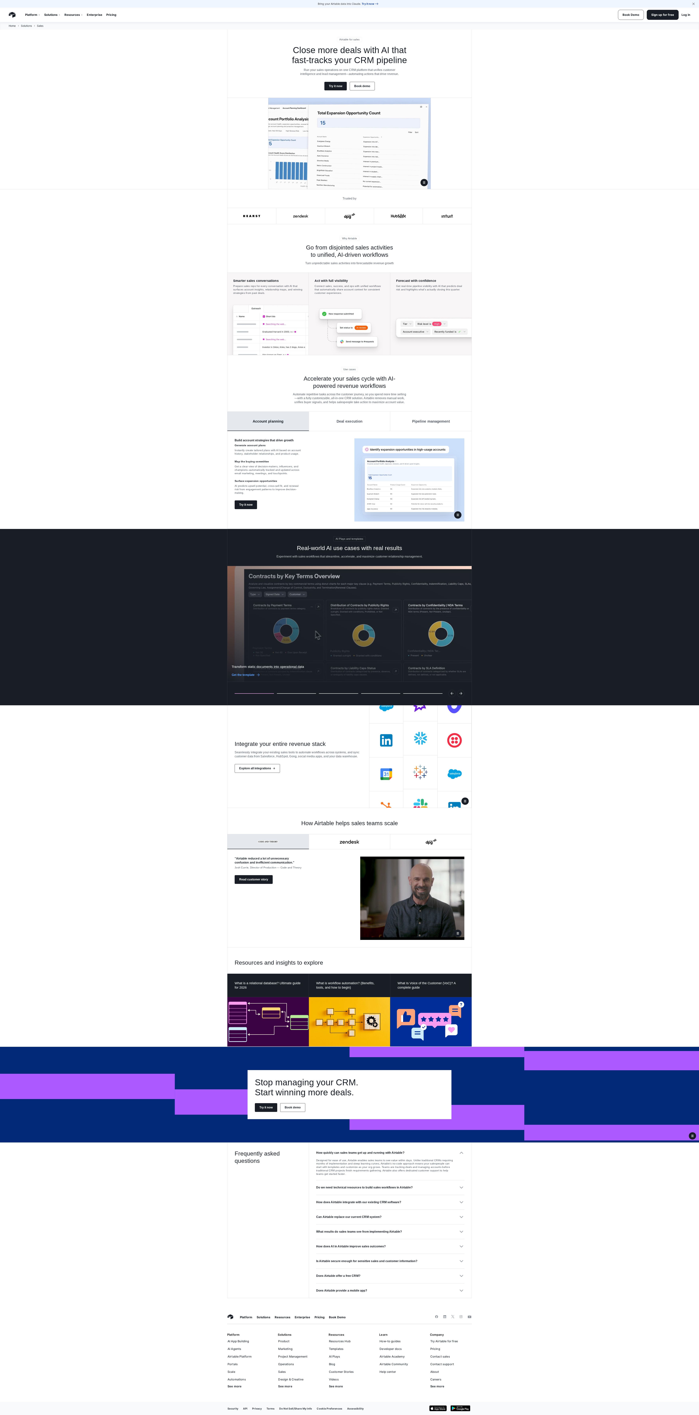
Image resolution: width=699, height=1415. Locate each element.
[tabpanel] (349, 480)
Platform (31, 15)
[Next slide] (460, 693)
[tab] (268, 421)
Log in (686, 15)
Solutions (51, 15)
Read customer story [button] (253, 879)
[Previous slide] (452, 693)
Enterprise (94, 15)
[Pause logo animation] (465, 801)
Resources (72, 15)
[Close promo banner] (693, 4)
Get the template (243, 674)
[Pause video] (424, 182)
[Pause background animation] (692, 1136)
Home (12, 25)
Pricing (111, 15)
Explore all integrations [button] (255, 768)
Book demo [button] (362, 86)
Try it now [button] (335, 86)
